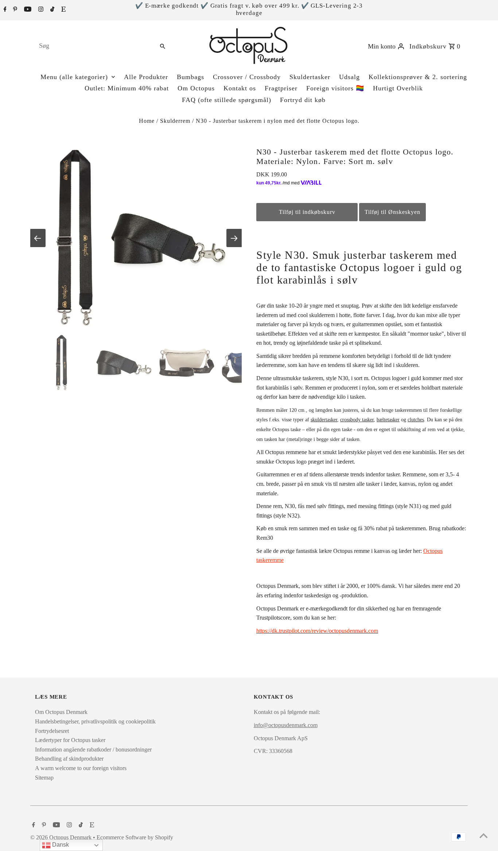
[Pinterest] (14, 10)
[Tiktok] (51, 10)
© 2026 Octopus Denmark (61, 837)
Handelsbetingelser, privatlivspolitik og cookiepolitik (95, 721)
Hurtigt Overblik (398, 88)
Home (147, 121)
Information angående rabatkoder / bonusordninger (93, 749)
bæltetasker (388, 419)
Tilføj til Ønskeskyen (392, 212)
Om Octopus (196, 88)
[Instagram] (39, 10)
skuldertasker (324, 419)
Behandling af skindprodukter (69, 759)
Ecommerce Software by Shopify (135, 837)
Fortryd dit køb (303, 100)
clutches (416, 419)
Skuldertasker (309, 77)
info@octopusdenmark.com (286, 725)
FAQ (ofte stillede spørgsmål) (226, 100)
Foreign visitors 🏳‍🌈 (335, 88)
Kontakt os (239, 88)
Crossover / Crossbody (247, 77)
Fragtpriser (281, 88)
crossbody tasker (357, 419)
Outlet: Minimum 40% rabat (127, 88)
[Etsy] (62, 10)
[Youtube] (26, 10)
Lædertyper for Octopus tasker (70, 740)
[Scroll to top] (483, 836)
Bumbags (190, 77)
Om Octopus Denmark (61, 712)
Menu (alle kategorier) (74, 77)
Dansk (60, 845)
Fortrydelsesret (52, 731)
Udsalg (349, 77)
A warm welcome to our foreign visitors (81, 768)
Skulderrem (175, 121)
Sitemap (44, 777)
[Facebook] (4, 10)
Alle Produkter (146, 77)
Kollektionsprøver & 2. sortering (418, 77)
